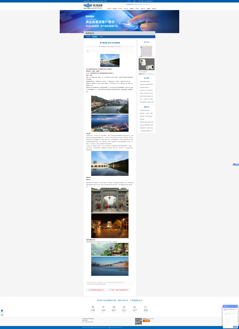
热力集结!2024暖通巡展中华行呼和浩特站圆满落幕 (147, 125)
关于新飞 (120, 8)
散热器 (101, 69)
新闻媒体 (132, 8)
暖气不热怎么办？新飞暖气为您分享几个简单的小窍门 (147, 90)
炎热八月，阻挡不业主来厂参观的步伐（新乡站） (147, 99)
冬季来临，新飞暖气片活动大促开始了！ (147, 93)
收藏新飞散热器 (87, 1)
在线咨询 (151, 1)
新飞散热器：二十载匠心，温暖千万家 (147, 113)
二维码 (145, 1)
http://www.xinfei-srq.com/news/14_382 (98, 284)
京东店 (129, 1)
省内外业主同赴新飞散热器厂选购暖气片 (147, 96)
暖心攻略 (88, 36)
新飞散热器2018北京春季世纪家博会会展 (147, 84)
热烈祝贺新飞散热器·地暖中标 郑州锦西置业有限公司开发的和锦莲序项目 (147, 122)
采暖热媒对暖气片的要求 (144, 81)
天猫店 (134, 1)
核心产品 (126, 8)
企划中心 (137, 8)
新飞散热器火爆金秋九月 (144, 87)
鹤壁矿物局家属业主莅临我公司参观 (147, 102)
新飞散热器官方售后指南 (144, 110)
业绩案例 (148, 8)
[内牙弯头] (147, 72)
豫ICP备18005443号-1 (104, 327)
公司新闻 (94, 36)
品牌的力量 (142, 119)
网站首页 (115, 8)
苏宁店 (139, 1)
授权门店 (143, 8)
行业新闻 (101, 36)
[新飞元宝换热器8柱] (147, 59)
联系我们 (154, 8)
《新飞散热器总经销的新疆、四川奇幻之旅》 (147, 130)
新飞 (87, 69)
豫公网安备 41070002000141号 (116, 327)
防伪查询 (109, 8)
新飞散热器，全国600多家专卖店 (146, 116)
